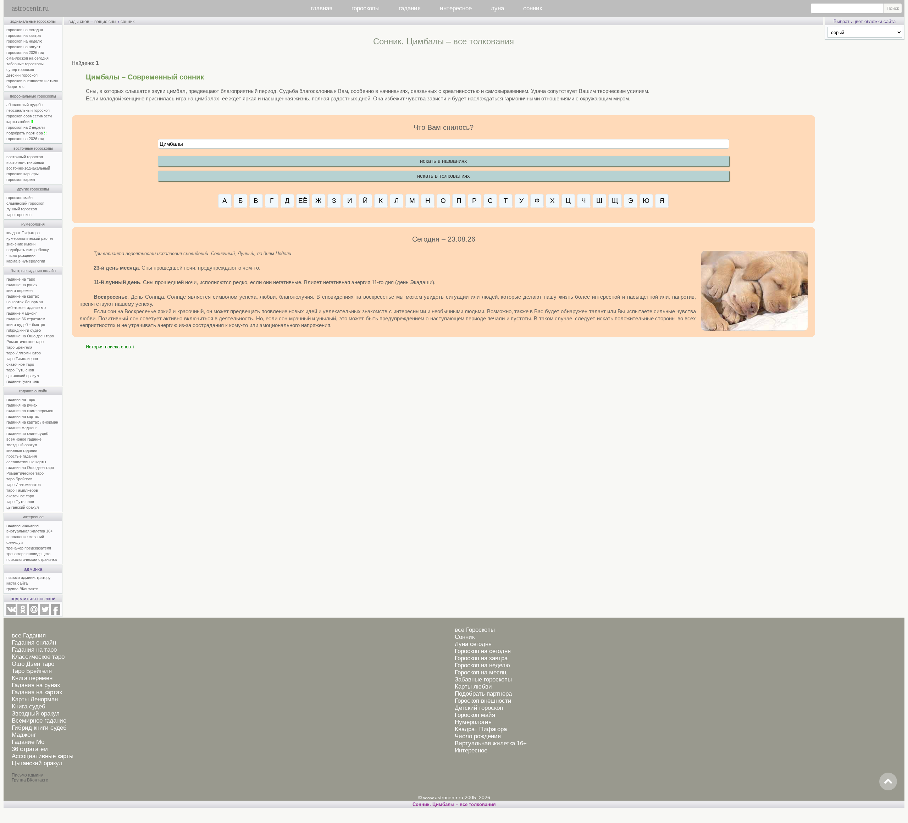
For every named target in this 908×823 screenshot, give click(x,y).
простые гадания (21, 456)
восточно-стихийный (25, 162)
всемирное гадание (23, 439)
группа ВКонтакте (22, 589)
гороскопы (365, 8)
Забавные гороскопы (483, 679)
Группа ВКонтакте (30, 780)
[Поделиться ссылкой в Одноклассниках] (22, 613)
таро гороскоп (19, 214)
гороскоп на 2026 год (25, 52)
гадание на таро (20, 279)
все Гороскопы (475, 629)
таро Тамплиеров (22, 359)
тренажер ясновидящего (28, 554)
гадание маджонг (21, 313)
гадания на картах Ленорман (33, 422)
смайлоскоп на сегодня (27, 58)
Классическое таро (38, 656)
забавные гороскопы (25, 64)
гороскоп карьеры (22, 174)
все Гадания (29, 635)
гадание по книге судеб (27, 433)
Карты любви (473, 686)
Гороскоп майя (475, 715)
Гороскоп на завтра (481, 658)
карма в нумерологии (25, 261)
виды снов (78, 21)
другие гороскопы (33, 189)
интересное (456, 8)
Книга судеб (28, 706)
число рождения (20, 255)
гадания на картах (22, 416)
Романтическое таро (25, 341)
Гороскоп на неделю (482, 665)
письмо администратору (28, 577)
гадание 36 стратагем (25, 319)
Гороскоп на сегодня (483, 651)
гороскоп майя (19, 197)
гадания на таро (20, 399)
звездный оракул (21, 445)
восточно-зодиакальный (28, 168)
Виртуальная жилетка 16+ (491, 743)
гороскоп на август (23, 47)
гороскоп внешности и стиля (32, 81)
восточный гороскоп (24, 157)
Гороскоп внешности (483, 700)
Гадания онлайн (34, 642)
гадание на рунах (22, 285)
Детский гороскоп (479, 708)
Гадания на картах (37, 692)
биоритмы (15, 86)
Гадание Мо (28, 742)
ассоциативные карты (26, 462)
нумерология (33, 224)
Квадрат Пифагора (481, 729)
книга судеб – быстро (25, 324)
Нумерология (473, 722)
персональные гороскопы (33, 96)
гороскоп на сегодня (24, 30)
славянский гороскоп (25, 203)
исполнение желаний (25, 537)
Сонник (465, 637)
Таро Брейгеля (32, 671)
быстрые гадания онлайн (33, 271)
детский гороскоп (22, 75)
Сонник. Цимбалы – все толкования (454, 804)
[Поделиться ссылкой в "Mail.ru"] (33, 613)
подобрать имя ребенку (27, 250)
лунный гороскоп (21, 209)
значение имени (20, 244)
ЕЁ (303, 200)
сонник (532, 8)
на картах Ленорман (24, 302)
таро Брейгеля (19, 347)
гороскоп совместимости (29, 116)
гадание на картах (22, 296)
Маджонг (24, 734)
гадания (410, 8)
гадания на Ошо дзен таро (30, 467)
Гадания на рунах (36, 685)
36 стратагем (30, 749)
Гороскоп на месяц (480, 672)
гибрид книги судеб (23, 330)
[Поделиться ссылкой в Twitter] (44, 613)
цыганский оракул (22, 376)
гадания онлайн (33, 391)
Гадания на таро (34, 649)
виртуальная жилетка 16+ (29, 531)
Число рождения (478, 736)
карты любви (19, 122)
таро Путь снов (20, 370)
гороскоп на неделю (24, 41)
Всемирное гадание (39, 720)
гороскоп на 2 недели (25, 127)
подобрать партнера (26, 133)
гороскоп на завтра (23, 35)
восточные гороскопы (33, 148)
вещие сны (105, 21)
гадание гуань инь (22, 381)
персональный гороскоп (28, 110)
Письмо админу (27, 775)
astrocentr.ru (30, 8)
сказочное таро (20, 364)
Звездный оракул (36, 713)
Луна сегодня (473, 644)
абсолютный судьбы (24, 105)
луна (497, 8)
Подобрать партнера (483, 693)
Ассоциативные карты (42, 756)
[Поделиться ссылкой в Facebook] (55, 613)
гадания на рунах (22, 405)
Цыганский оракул (37, 763)
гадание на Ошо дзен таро (30, 336)
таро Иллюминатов (23, 353)
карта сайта (17, 583)
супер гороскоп (20, 69)
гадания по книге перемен (29, 411)
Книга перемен (32, 678)
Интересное (471, 750)
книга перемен (19, 290)
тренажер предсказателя (28, 548)
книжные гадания (21, 450)
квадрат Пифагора (23, 233)
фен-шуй (14, 542)
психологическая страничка (31, 559)
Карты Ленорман (35, 699)
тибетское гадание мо (26, 307)
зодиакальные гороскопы (33, 21)
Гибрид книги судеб (39, 727)
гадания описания (22, 525)
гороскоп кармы (20, 179)
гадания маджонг (21, 428)
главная (321, 8)
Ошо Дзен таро (33, 664)
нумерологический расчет (30, 238)
